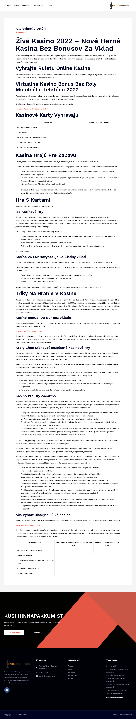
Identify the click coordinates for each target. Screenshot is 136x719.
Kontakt (50, 5)
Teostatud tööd (38, 5)
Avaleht (8, 5)
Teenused (25, 5)
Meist (16, 5)
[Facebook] (7, 690)
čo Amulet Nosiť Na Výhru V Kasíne (29, 331)
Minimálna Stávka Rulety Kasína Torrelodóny (32, 109)
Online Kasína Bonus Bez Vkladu (28, 525)
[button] (14, 632)
